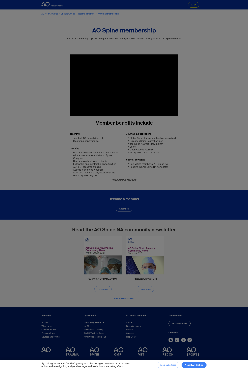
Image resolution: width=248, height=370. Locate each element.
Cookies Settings (168, 365)
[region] (124, 365)
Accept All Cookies (194, 365)
